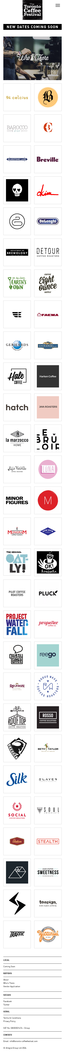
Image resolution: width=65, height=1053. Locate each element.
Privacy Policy (9, 1021)
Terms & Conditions (12, 1018)
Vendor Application (11, 986)
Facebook (7, 1001)
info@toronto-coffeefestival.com (24, 1041)
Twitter (6, 1004)
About (5, 979)
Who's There (8, 983)
